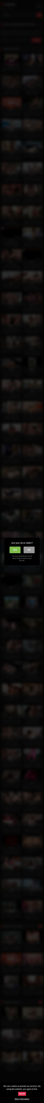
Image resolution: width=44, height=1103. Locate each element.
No (29, 550)
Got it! (22, 1094)
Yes (15, 550)
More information (22, 1099)
